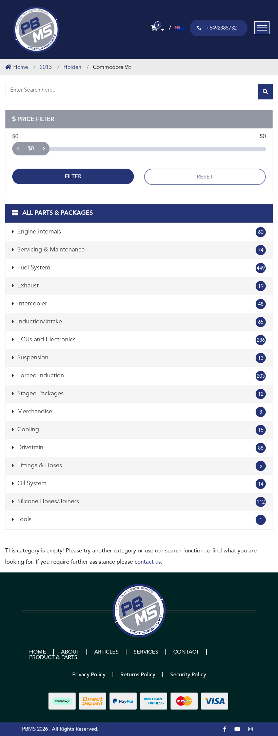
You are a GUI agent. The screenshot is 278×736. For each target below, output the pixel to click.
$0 (31, 148)
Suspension (139, 357)
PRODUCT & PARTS (53, 657)
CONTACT (186, 652)
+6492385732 (221, 27)
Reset (205, 177)
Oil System (139, 483)
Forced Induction (140, 375)
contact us (148, 562)
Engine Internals (139, 231)
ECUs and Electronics (140, 339)
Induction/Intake (139, 321)
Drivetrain (139, 447)
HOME (37, 652)
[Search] (265, 91)
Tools (139, 519)
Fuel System (140, 267)
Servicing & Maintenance (139, 249)
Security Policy (188, 674)
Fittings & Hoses (139, 465)
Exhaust (139, 285)
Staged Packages (139, 393)
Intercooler (139, 303)
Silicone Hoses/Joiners (140, 501)
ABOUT (70, 652)
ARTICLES (106, 652)
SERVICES (146, 652)
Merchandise (139, 411)
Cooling (139, 429)
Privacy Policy (88, 674)
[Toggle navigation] (262, 27)
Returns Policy (137, 674)
